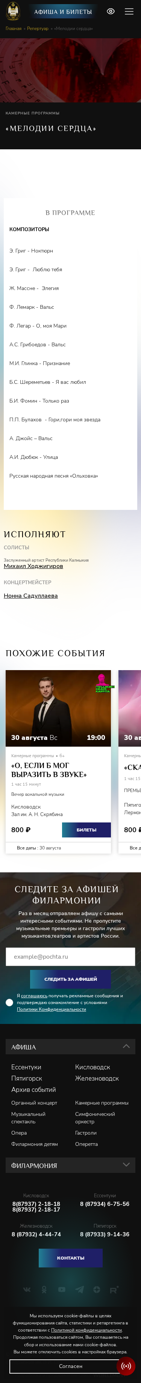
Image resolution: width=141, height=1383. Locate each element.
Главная (13, 28)
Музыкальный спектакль (28, 1118)
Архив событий (33, 1090)
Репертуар (38, 28)
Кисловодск (92, 1067)
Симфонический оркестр (95, 1118)
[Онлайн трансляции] (126, 1366)
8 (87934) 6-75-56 (104, 1204)
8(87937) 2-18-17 (36, 1210)
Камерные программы (102, 1102)
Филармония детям (34, 1144)
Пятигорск (26, 1078)
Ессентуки (26, 1067)
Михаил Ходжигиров (33, 566)
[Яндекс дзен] (97, 1290)
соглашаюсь (34, 996)
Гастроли (86, 1132)
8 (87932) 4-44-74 (36, 1234)
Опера (19, 1132)
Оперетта (86, 1144)
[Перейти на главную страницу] (14, 11)
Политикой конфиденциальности (86, 1330)
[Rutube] (114, 1290)
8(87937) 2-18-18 (36, 1204)
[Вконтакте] (27, 1290)
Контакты (70, 1258)
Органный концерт (34, 1102)
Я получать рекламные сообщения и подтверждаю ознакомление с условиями (70, 1002)
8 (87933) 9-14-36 (104, 1234)
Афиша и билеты (63, 12)
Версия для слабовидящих (110, 11)
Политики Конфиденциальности (51, 1009)
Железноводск (97, 1078)
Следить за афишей (70, 979)
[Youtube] (62, 1290)
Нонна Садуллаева (31, 596)
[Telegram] (79, 1290)
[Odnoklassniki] (44, 1290)
